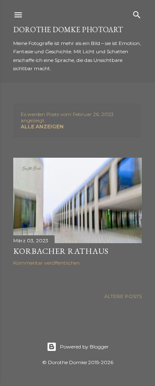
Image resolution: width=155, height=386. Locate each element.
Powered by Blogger (84, 346)
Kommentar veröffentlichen (46, 263)
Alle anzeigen (42, 126)
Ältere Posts (123, 296)
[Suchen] (137, 13)
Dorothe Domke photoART (68, 29)
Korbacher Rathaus (60, 251)
